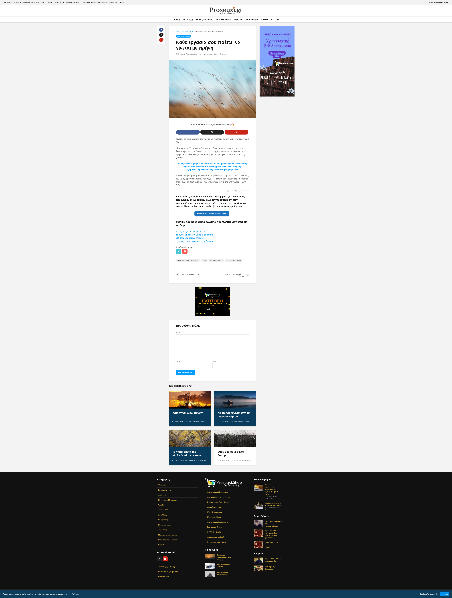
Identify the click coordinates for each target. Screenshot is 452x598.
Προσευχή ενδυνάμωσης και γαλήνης (224, 557)
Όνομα (178, 361)
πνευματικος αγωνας (233, 260)
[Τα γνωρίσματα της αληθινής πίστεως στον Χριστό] (190, 438)
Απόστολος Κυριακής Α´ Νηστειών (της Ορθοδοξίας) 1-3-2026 (271, 489)
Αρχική (177, 19)
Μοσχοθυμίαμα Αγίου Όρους (218, 497)
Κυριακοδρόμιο (60, 2)
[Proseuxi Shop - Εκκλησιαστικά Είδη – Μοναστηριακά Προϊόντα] (223, 482)
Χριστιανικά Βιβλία (214, 527)
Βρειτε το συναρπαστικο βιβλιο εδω (212, 213)
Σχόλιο (178, 332)
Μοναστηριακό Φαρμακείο (217, 522)
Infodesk (182, 54)
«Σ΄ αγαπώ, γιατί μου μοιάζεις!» (190, 231)
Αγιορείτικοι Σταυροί (215, 507)
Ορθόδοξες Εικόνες (215, 532)
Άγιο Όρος (79, 2)
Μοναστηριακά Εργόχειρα (217, 492)
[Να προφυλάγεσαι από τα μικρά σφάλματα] (235, 400)
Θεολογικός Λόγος (204, 19)
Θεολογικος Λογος (187, 31)
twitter (178, 251)
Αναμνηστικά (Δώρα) (215, 537)
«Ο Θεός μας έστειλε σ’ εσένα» (190, 238)
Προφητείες (87, 2)
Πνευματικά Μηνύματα (47, 2)
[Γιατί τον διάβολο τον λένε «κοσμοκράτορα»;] (258, 523)
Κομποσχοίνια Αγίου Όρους (218, 502)
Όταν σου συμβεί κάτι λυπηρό (231, 453)
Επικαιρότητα (252, 19)
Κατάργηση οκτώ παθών (187, 412)
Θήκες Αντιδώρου (214, 517)
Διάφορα (36, 2)
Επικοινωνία (163, 577)
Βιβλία (122, 2)
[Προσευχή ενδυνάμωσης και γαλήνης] (210, 556)
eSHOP (264, 19)
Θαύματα (30, 2)
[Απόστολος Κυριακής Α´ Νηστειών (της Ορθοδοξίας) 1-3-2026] (258, 487)
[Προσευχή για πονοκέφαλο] (210, 574)
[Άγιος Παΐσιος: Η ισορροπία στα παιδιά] (258, 545)
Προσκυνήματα (70, 2)
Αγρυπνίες (16, 2)
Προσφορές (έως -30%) (216, 542)
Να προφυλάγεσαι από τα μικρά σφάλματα (234, 414)
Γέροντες (238, 19)
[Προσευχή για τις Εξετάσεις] (210, 566)
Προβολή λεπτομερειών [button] (429, 594)
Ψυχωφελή (23, 2)
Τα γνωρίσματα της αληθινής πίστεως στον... (187, 453)
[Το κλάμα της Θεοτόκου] (258, 568)
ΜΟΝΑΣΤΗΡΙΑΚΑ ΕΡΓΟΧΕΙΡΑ (438, 2)
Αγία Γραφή (95, 2)
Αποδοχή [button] (444, 594)
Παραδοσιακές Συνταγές (168, 540)
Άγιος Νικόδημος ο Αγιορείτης (188, 260)
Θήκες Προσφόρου (214, 512)
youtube (185, 251)
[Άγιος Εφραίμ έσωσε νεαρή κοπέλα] (258, 560)
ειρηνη (204, 260)
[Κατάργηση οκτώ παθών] (190, 400)
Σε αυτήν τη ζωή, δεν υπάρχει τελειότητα (194, 235)
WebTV (117, 2)
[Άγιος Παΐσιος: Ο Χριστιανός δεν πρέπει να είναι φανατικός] (258, 533)
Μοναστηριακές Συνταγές (168, 535)
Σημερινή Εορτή (223, 19)
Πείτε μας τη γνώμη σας (168, 572)
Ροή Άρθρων (8, 2)
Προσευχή (188, 19)
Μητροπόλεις (103, 2)
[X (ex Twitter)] (159, 558)
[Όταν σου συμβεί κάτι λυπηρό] (235, 438)
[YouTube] (165, 558)
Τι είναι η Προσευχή (166, 567)
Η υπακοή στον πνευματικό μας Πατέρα (194, 241)
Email (214, 361)
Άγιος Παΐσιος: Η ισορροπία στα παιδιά (271, 545)
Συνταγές (111, 2)
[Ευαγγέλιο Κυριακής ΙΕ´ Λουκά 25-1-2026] (258, 505)
